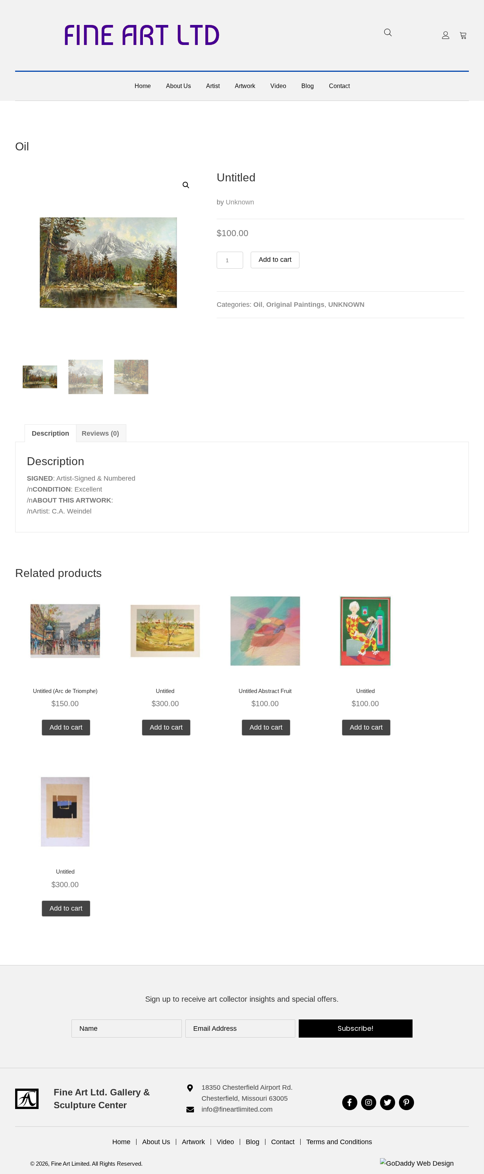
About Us (156, 1142)
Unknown (240, 202)
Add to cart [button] (66, 727)
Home (121, 1142)
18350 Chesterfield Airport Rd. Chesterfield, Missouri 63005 (247, 1093)
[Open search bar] (388, 32)
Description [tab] (50, 433)
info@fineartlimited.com (237, 1109)
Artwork (193, 1142)
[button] (445, 35)
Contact (283, 1142)
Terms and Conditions (339, 1142)
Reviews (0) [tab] (100, 433)
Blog (252, 1142)
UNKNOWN (346, 304)
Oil (22, 146)
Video (225, 1142)
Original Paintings (295, 304)
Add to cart (275, 259)
